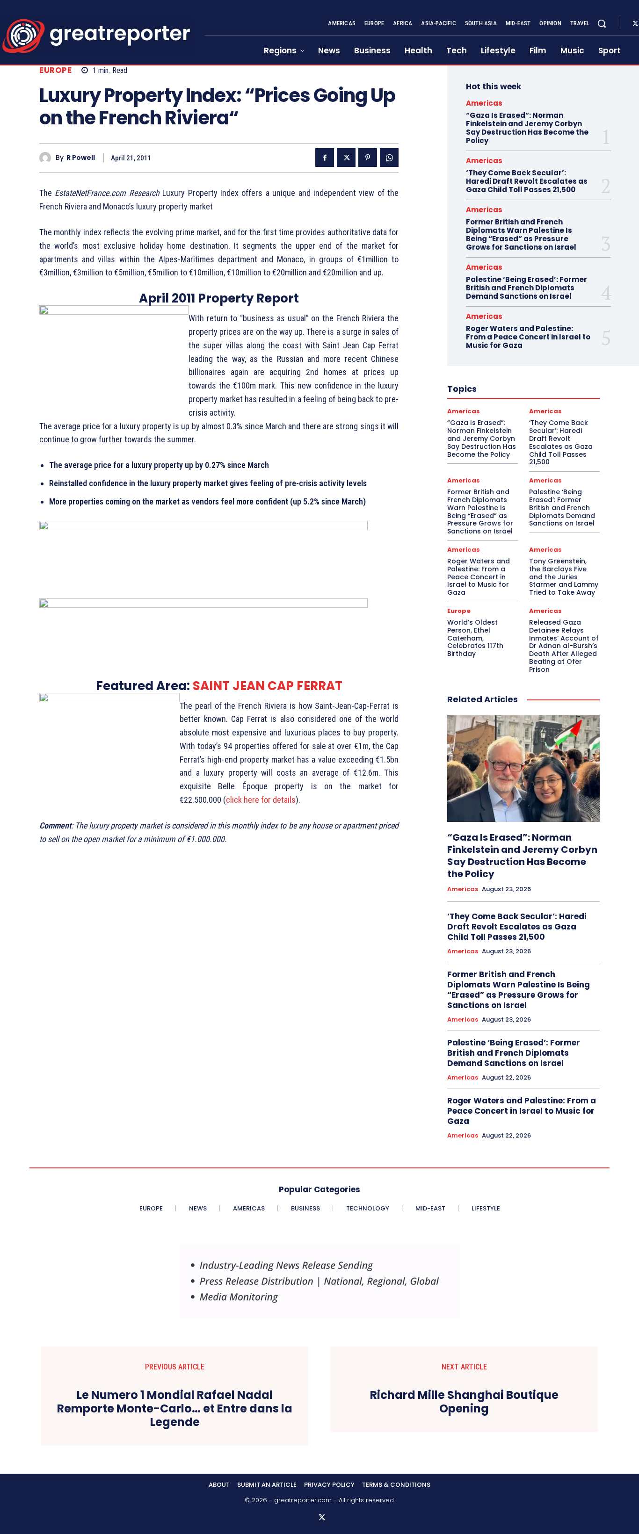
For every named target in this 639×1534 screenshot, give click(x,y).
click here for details (261, 800)
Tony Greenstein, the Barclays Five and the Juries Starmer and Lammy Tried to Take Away (563, 576)
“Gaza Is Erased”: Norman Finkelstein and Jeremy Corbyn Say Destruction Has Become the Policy (527, 127)
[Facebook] (324, 157)
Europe (55, 70)
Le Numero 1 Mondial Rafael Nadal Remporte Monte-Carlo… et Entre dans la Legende (174, 1409)
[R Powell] (47, 158)
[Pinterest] (367, 157)
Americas (484, 103)
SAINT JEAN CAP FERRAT (267, 685)
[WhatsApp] (389, 157)
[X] (346, 157)
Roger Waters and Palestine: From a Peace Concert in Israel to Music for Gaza (528, 337)
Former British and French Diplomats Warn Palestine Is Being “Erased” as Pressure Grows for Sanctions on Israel (521, 234)
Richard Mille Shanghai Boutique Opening (464, 1402)
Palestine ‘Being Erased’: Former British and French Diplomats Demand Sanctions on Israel (526, 287)
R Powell (80, 158)
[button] (601, 23)
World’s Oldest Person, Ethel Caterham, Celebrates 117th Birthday (475, 638)
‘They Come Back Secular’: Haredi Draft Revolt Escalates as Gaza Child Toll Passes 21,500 (527, 181)
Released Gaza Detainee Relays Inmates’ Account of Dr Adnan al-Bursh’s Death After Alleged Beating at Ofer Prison (564, 646)
